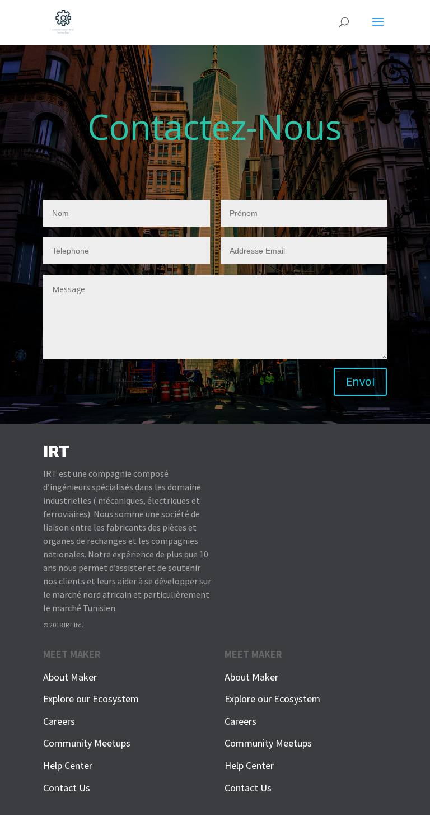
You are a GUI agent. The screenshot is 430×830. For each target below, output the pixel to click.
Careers (59, 721)
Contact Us (66, 787)
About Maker (70, 676)
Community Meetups (86, 743)
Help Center (67, 765)
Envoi (360, 381)
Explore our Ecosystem (91, 698)
